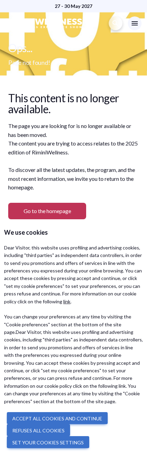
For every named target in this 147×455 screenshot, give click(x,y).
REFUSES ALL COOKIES (38, 430)
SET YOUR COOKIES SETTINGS (48, 442)
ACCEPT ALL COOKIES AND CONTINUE (57, 418)
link (66, 301)
